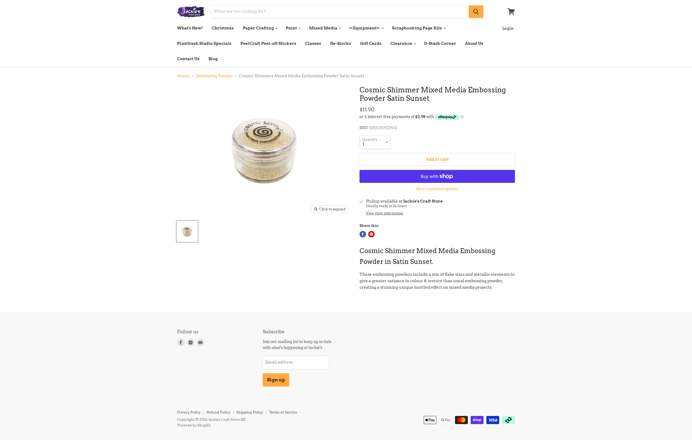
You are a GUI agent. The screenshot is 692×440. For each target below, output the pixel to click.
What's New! (190, 28)
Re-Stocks (340, 43)
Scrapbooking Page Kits (417, 28)
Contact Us (188, 58)
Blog (213, 58)
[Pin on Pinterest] (371, 234)
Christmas (223, 28)
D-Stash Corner (440, 43)
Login (508, 28)
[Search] (476, 11)
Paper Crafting (259, 28)
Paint (292, 28)
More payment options (437, 189)
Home (183, 76)
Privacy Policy (189, 412)
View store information (384, 213)
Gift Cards (370, 43)
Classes (313, 43)
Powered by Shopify (194, 425)
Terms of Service (283, 412)
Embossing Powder (214, 76)
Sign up (276, 379)
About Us (474, 43)
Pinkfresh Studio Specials (204, 43)
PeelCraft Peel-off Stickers (268, 43)
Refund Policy (218, 412)
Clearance (401, 43)
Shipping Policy (249, 412)
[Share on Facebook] (363, 234)
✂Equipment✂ (365, 28)
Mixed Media (323, 28)
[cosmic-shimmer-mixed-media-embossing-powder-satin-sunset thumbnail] (187, 231)
